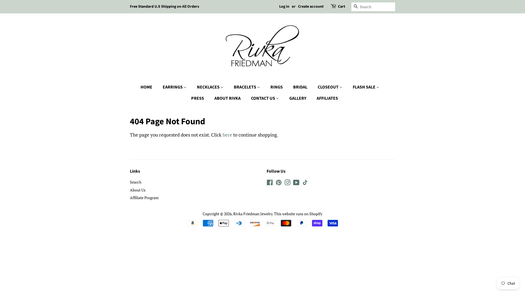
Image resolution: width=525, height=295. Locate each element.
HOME (146, 87)
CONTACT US (263, 98)
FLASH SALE (364, 87)
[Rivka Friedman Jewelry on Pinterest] (279, 183)
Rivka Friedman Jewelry (252, 213)
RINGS (276, 87)
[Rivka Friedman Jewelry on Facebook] (270, 183)
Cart (341, 6)
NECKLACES (208, 87)
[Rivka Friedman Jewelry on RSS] (305, 183)
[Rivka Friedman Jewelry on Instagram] (287, 183)
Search (135, 182)
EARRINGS (173, 87)
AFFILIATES (327, 98)
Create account (310, 6)
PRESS (197, 98)
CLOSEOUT (328, 87)
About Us (137, 190)
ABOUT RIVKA (227, 98)
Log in (284, 6)
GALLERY (297, 98)
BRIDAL (300, 87)
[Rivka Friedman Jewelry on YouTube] (296, 183)
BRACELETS (245, 87)
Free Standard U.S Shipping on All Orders (164, 6)
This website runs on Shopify (298, 213)
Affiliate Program (144, 197)
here (227, 135)
